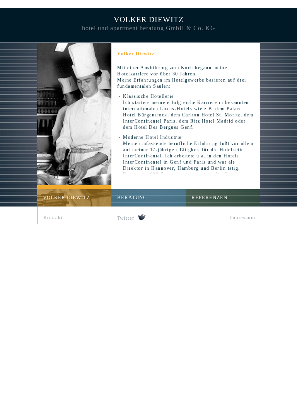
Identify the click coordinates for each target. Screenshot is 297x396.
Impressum (242, 217)
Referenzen (209, 197)
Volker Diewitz (66, 197)
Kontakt (53, 217)
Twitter (125, 217)
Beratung (132, 197)
